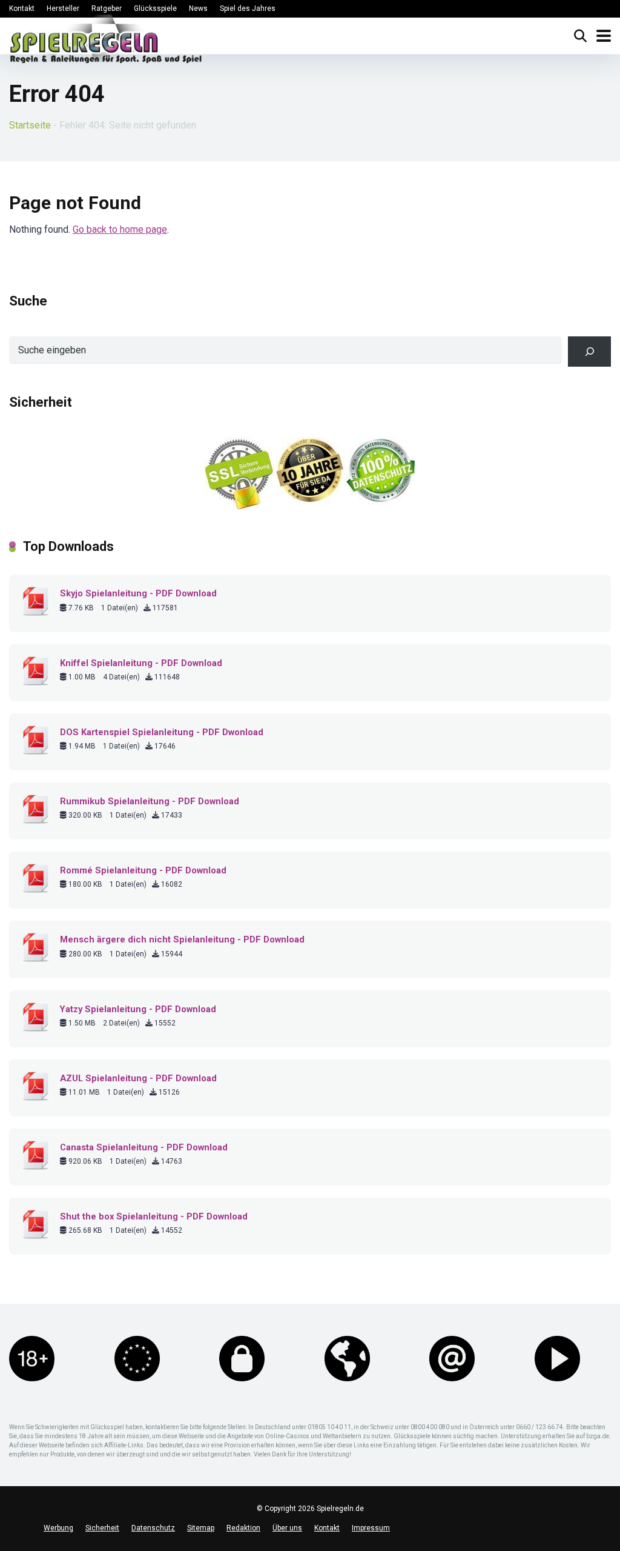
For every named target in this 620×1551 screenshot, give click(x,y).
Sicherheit (102, 1528)
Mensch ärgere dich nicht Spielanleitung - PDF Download (182, 939)
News (198, 8)
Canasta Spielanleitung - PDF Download (144, 1147)
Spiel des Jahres (247, 8)
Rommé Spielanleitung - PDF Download (143, 870)
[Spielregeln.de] (106, 42)
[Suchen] (589, 351)
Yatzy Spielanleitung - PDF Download (138, 1009)
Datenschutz (153, 1528)
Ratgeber (106, 8)
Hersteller (63, 8)
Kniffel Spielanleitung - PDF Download (141, 663)
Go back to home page (120, 229)
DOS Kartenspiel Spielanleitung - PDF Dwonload (161, 732)
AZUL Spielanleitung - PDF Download (138, 1078)
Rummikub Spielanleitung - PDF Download (149, 801)
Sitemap (200, 1528)
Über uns (287, 1528)
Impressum (371, 1528)
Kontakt (22, 8)
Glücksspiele (155, 8)
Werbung (58, 1528)
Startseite (30, 125)
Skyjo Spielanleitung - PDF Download (138, 593)
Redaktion (243, 1528)
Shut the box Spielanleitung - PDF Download (154, 1216)
